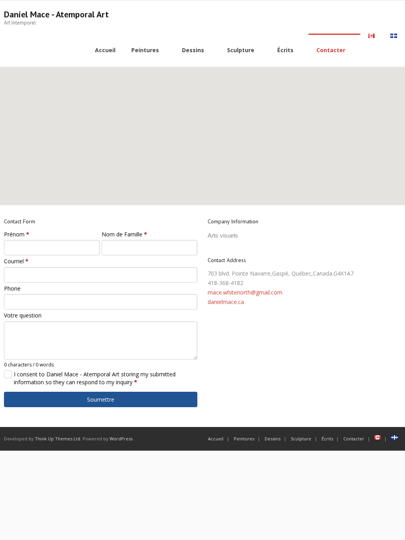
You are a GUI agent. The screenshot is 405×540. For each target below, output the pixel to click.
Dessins (272, 439)
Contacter (353, 439)
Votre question (23, 315)
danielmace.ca (226, 302)
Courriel (16, 261)
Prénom (16, 234)
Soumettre (100, 399)
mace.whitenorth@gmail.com (245, 292)
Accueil (215, 439)
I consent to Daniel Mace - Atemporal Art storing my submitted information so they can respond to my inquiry (95, 378)
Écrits (327, 439)
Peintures (244, 439)
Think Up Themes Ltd (57, 439)
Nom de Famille (124, 234)
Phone (12, 288)
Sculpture (301, 439)
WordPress (121, 439)
